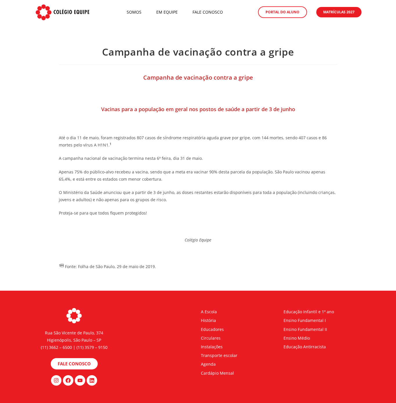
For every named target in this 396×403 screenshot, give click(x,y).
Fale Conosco (207, 12)
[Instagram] (56, 380)
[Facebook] (68, 380)
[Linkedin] (92, 380)
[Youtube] (80, 380)
